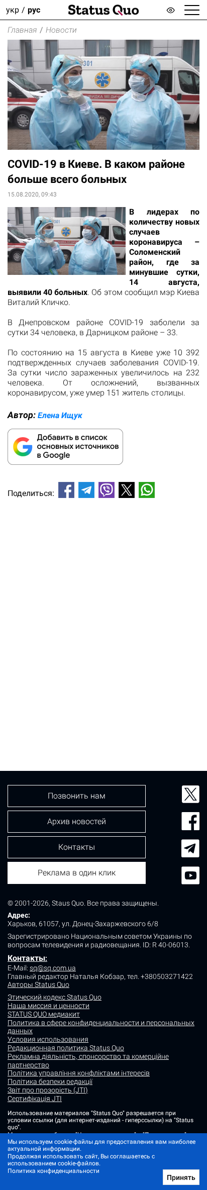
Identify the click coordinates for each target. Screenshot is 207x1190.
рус (34, 10)
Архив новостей (76, 821)
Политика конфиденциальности (53, 1170)
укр (12, 10)
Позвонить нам (77, 796)
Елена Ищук (60, 415)
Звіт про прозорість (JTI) (48, 1090)
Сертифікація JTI (35, 1099)
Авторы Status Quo (38, 984)
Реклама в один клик (77, 872)
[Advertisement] (103, 617)
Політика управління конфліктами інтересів (79, 1073)
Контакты (26, 958)
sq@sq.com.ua (53, 968)
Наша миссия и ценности (48, 1006)
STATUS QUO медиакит (44, 1014)
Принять (181, 1177)
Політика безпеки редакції (50, 1081)
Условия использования (48, 1039)
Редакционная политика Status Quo (66, 1048)
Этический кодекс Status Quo (54, 997)
